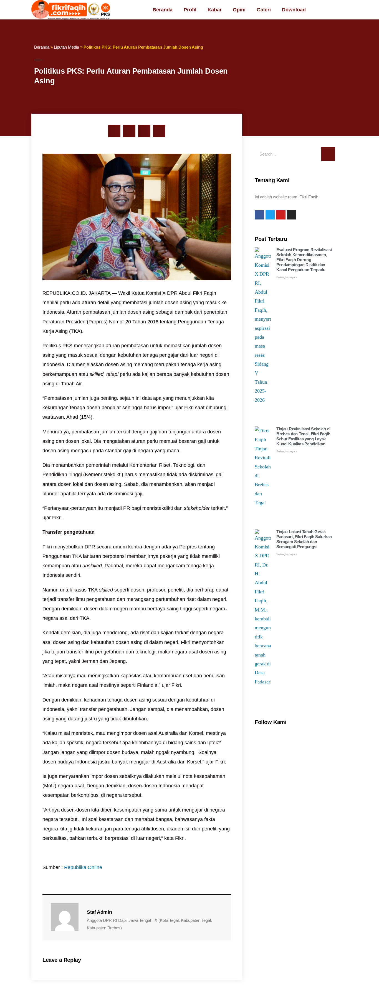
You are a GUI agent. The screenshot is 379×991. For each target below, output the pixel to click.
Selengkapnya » (286, 277)
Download (294, 10)
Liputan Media (66, 47)
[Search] (328, 154)
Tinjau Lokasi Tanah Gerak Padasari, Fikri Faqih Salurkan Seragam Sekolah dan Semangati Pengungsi (304, 539)
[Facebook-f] (259, 215)
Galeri (264, 10)
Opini (239, 10)
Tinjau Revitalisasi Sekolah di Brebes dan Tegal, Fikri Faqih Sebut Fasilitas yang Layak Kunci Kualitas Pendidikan (303, 436)
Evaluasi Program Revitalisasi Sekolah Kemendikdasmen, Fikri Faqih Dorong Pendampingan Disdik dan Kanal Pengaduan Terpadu (304, 259)
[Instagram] (291, 215)
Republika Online (83, 867)
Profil (190, 10)
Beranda (163, 10)
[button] (114, 131)
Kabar (215, 10)
